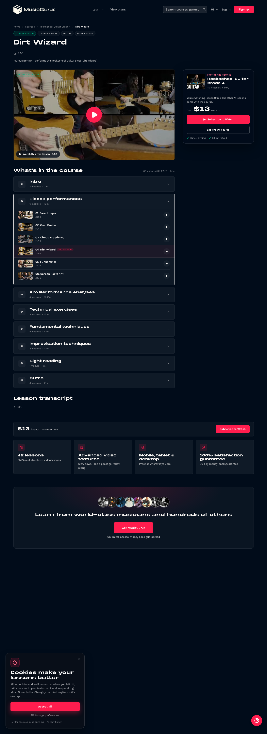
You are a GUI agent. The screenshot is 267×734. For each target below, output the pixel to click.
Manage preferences (47, 715)
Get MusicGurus (133, 528)
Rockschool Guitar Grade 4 (55, 26)
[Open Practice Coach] (256, 720)
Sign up (244, 9)
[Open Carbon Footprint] (94, 276)
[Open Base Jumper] (94, 215)
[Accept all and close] (79, 659)
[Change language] (214, 9)
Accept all (45, 706)
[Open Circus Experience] (94, 239)
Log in (226, 9)
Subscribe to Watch (220, 119)
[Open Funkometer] (94, 264)
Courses (30, 26)
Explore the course (218, 129)
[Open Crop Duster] (94, 227)
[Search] (204, 9)
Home (16, 26)
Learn (96, 9)
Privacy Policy (54, 722)
